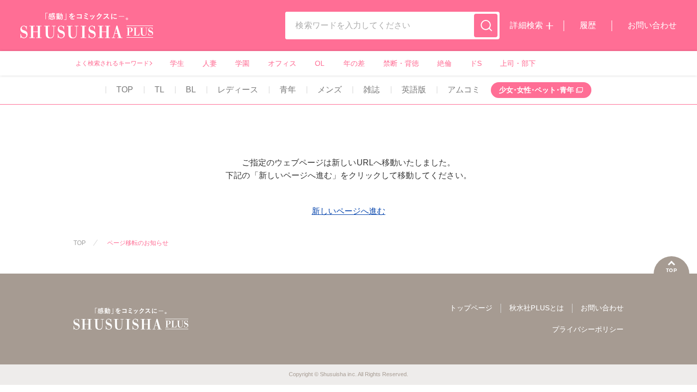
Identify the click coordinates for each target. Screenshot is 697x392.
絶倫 (444, 63)
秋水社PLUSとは (536, 308)
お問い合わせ (652, 25)
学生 (177, 63)
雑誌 (371, 89)
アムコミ (463, 89)
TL (159, 89)
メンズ (329, 89)
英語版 (414, 89)
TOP (124, 89)
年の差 (354, 63)
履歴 (588, 25)
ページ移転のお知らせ (137, 243)
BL (191, 89)
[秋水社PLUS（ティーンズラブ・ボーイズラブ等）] (86, 32)
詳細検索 (526, 25)
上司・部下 (518, 63)
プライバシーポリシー (588, 329)
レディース (237, 89)
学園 (242, 63)
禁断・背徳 (401, 63)
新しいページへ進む (348, 211)
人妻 (210, 63)
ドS (476, 63)
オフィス (282, 63)
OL (320, 63)
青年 (288, 89)
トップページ (471, 308)
